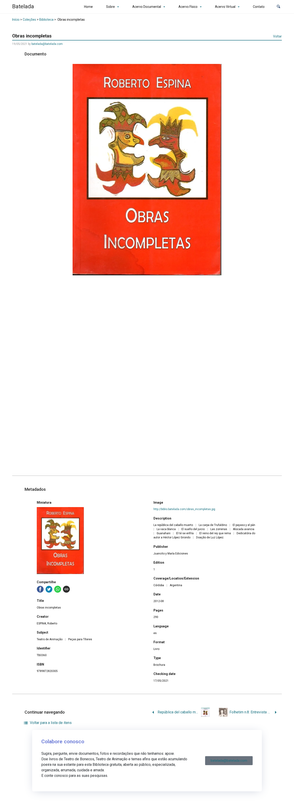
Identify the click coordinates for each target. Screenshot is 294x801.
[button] (278, 6)
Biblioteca (46, 19)
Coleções (29, 19)
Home (88, 7)
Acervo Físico (188, 7)
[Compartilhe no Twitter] (48, 589)
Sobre (110, 7)
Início (16, 19)
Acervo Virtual (225, 7)
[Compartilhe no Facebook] (40, 589)
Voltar (277, 36)
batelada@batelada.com (47, 44)
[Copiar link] (66, 589)
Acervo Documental (146, 7)
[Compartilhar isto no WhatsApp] (57, 589)
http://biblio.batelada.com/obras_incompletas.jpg (184, 509)
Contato (259, 7)
